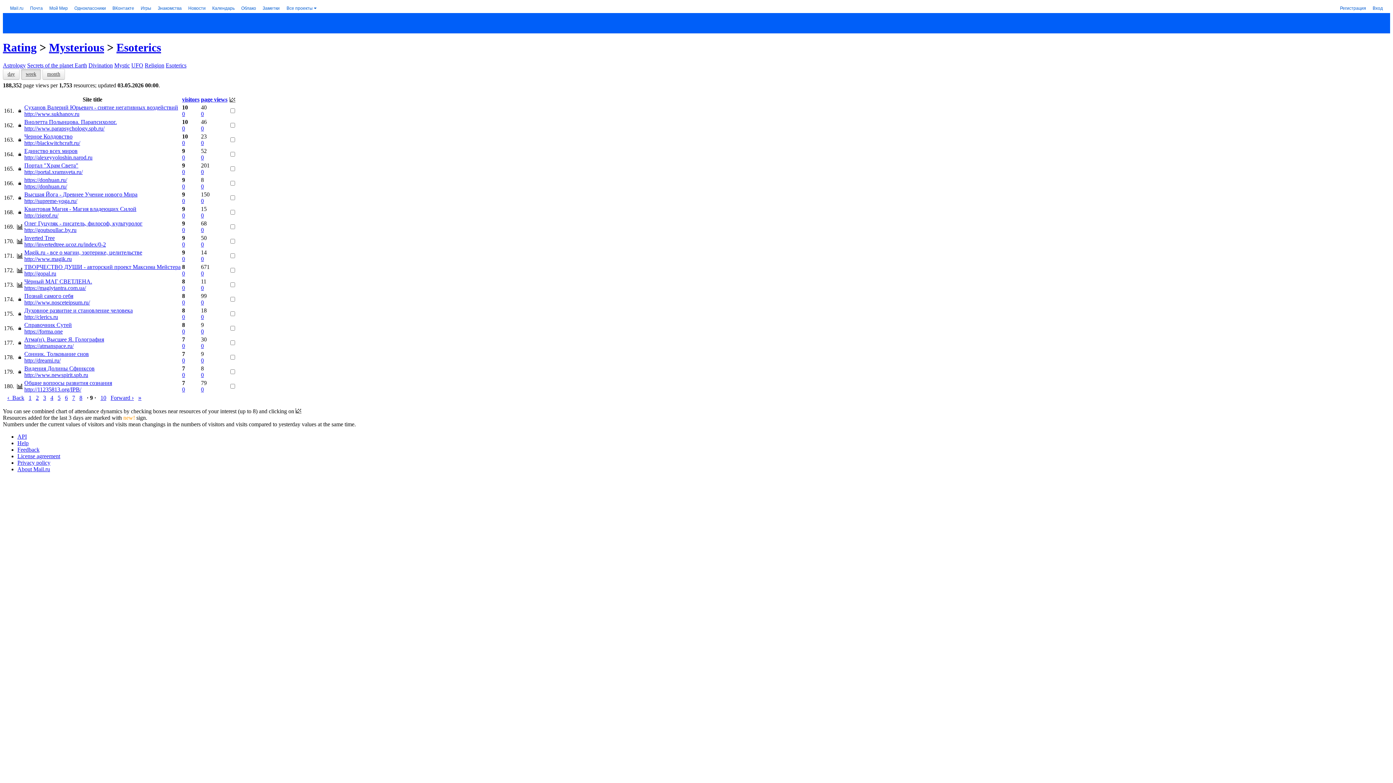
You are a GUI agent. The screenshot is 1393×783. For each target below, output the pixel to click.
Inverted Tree (39, 238)
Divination (101, 65)
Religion (154, 65)
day (11, 74)
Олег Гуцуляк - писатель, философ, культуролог (83, 223)
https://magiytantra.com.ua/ (55, 288)
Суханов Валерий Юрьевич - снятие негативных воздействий (101, 107)
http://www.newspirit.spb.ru (56, 375)
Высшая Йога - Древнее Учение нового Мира (80, 194)
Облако (248, 8)
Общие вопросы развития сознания (68, 383)
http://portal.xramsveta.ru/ (53, 172)
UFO (137, 65)
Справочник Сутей (48, 325)
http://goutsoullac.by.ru (50, 230)
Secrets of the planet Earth (57, 65)
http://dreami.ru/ (42, 360)
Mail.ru (17, 8)
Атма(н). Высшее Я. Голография (64, 339)
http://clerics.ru (41, 317)
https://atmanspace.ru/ (49, 346)
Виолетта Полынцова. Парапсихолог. (70, 122)
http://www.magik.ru (48, 259)
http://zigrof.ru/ (41, 215)
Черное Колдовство (48, 136)
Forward (122, 398)
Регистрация (1353, 8)
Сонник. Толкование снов (56, 354)
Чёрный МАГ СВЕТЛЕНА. (58, 281)
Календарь (223, 8)
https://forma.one (43, 331)
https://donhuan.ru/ (45, 180)
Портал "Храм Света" (51, 165)
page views (214, 99)
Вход (1378, 8)
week (31, 74)
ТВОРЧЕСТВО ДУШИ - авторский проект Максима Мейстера (102, 267)
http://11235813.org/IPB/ (52, 389)
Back (15, 398)
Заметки (271, 8)
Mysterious (76, 47)
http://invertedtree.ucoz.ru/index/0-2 (65, 244)
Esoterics (138, 47)
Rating (20, 47)
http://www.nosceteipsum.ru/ (57, 302)
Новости (197, 8)
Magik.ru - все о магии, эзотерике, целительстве (83, 252)
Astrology (14, 65)
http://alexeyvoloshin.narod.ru (58, 157)
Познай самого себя (48, 296)
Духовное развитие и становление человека (78, 310)
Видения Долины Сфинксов (59, 368)
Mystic (122, 65)
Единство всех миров (51, 151)
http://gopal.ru (40, 273)
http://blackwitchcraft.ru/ (52, 143)
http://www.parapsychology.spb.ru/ (64, 128)
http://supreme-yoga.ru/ (50, 201)
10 (103, 398)
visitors (191, 99)
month (53, 74)
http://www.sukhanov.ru (51, 114)
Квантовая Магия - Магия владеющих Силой (80, 209)
